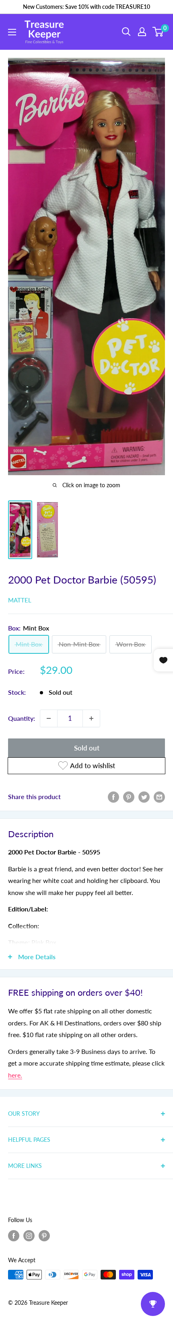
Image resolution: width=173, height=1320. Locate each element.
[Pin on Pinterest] (128, 796)
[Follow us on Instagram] (29, 1235)
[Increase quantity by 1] (91, 718)
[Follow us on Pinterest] (44, 1235)
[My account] (142, 31)
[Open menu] (12, 32)
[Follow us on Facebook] (13, 1235)
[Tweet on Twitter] (144, 796)
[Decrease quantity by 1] (48, 718)
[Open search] (126, 31)
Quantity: (21, 718)
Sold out (86, 748)
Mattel (19, 600)
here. (15, 1075)
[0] (158, 32)
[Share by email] (159, 796)
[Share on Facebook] (113, 796)
